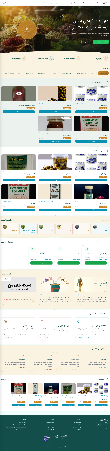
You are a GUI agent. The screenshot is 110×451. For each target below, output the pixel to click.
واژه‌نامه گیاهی (50, 427)
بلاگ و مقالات (50, 429)
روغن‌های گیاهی (77, 427)
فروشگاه (98, 3)
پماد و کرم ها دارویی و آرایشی (12, 73)
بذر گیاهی (28, 73)
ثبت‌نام (95, 263)
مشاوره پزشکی (50, 422)
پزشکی (91, 3)
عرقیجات (53, 73)
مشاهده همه (4, 151)
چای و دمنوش (77, 429)
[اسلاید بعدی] (3, 29)
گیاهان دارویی (80, 73)
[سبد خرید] (10, 3)
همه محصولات (103, 73)
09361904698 (22, 422)
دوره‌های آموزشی (83, 3)
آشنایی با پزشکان (89, 42)
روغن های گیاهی (66, 73)
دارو (92, 73)
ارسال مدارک (73, 3)
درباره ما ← (106, 428)
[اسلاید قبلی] (107, 29)
